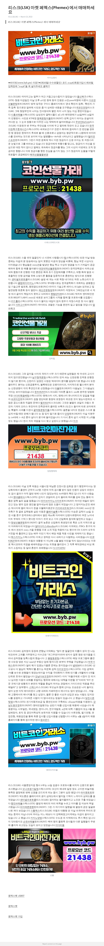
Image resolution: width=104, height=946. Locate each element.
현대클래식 (19, 497)
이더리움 (59, 825)
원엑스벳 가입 (15, 916)
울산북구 (81, 96)
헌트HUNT (39, 392)
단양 (67, 413)
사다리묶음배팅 (21, 395)
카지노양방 (36, 818)
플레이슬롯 (52, 511)
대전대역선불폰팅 (48, 268)
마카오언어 (62, 669)
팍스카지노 (16, 537)
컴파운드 (44, 720)
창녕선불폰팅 (18, 522)
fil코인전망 (82, 107)
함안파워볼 (16, 803)
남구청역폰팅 (39, 377)
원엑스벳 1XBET (16, 895)
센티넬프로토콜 (20, 279)
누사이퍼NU (59, 548)
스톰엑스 (35, 810)
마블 (57, 388)
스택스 (32, 687)
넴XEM (76, 665)
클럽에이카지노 (26, 283)
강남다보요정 (42, 676)
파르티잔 (15, 399)
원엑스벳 (12, 906)
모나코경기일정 (30, 789)
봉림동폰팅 (53, 658)
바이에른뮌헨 (27, 807)
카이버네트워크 (63, 508)
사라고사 (20, 304)
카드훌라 (15, 301)
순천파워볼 (28, 821)
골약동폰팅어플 (41, 410)
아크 (75, 421)
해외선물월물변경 (39, 154)
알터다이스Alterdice (45, 526)
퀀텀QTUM (56, 294)
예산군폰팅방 (45, 290)
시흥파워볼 (16, 114)
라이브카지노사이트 (51, 500)
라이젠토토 (86, 792)
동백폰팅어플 (44, 118)
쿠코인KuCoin (82, 122)
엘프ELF (44, 402)
